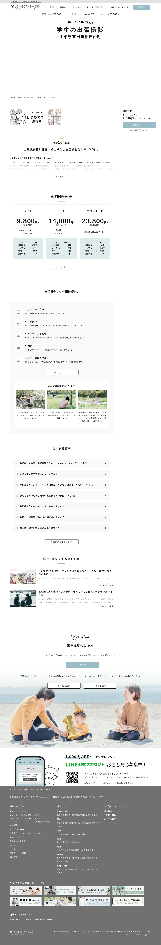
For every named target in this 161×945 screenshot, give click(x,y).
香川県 (94, 858)
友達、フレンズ (17, 837)
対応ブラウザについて (142, 931)
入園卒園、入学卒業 (42, 822)
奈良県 (83, 850)
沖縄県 (59, 873)
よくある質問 (111, 7)
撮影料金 (108, 811)
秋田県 (83, 815)
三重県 (83, 834)
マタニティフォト (17, 818)
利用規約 (64, 931)
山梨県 (59, 826)
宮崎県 (89, 869)
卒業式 (12, 841)
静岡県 (71, 834)
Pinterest (49, 919)
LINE (42, 919)
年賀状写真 (14, 825)
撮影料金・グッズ (67, 7)
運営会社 (57, 931)
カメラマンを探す (83, 7)
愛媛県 (59, 861)
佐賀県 (65, 869)
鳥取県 (59, 858)
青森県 (65, 815)
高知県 (65, 861)
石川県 (71, 842)
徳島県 (89, 858)
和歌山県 (89, 850)
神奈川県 (95, 823)
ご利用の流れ (53, 7)
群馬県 (71, 823)
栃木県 (65, 823)
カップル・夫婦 (17, 830)
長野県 (59, 834)
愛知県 (77, 834)
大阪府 (71, 850)
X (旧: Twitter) (25, 919)
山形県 (89, 815)
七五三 (36, 815)
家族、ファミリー (18, 811)
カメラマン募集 (93, 931)
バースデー (29, 822)
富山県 (65, 842)
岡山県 (71, 858)
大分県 (83, 869)
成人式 (18, 841)
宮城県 (77, 815)
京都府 (65, 850)
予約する (141, 7)
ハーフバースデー (17, 822)
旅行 (23, 841)
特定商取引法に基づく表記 (121, 931)
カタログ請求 (99, 686)
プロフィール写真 (18, 853)
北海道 (59, 815)
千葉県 (83, 823)
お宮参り (29, 815)
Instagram (14, 919)
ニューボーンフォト (18, 815)
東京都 (89, 823)
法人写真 (14, 857)
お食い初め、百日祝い (33, 818)
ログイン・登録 (124, 7)
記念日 (12, 833)
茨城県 (59, 823)
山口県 (83, 858)
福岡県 (59, 869)
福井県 (77, 842)
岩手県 (71, 815)
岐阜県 (65, 834)
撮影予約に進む (139, 125)
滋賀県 (59, 850)
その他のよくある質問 (61, 542)
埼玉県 (77, 823)
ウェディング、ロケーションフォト (30, 833)
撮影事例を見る (98, 7)
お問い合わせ (105, 931)
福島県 (94, 815)
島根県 (65, 858)
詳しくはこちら (61, 267)
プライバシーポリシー (78, 931)
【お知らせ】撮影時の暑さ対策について (26, 2)
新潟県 (59, 842)
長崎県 (71, 869)
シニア (13, 845)
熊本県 (77, 869)
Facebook (35, 919)
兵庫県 (77, 850)
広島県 (77, 858)
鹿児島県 (95, 869)
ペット (13, 849)
